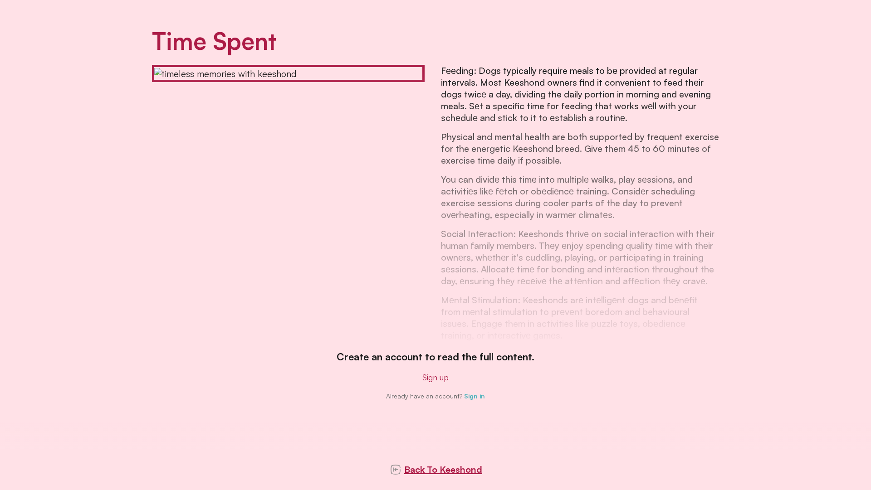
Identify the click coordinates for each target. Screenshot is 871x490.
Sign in (474, 396)
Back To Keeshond (443, 469)
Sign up (435, 377)
